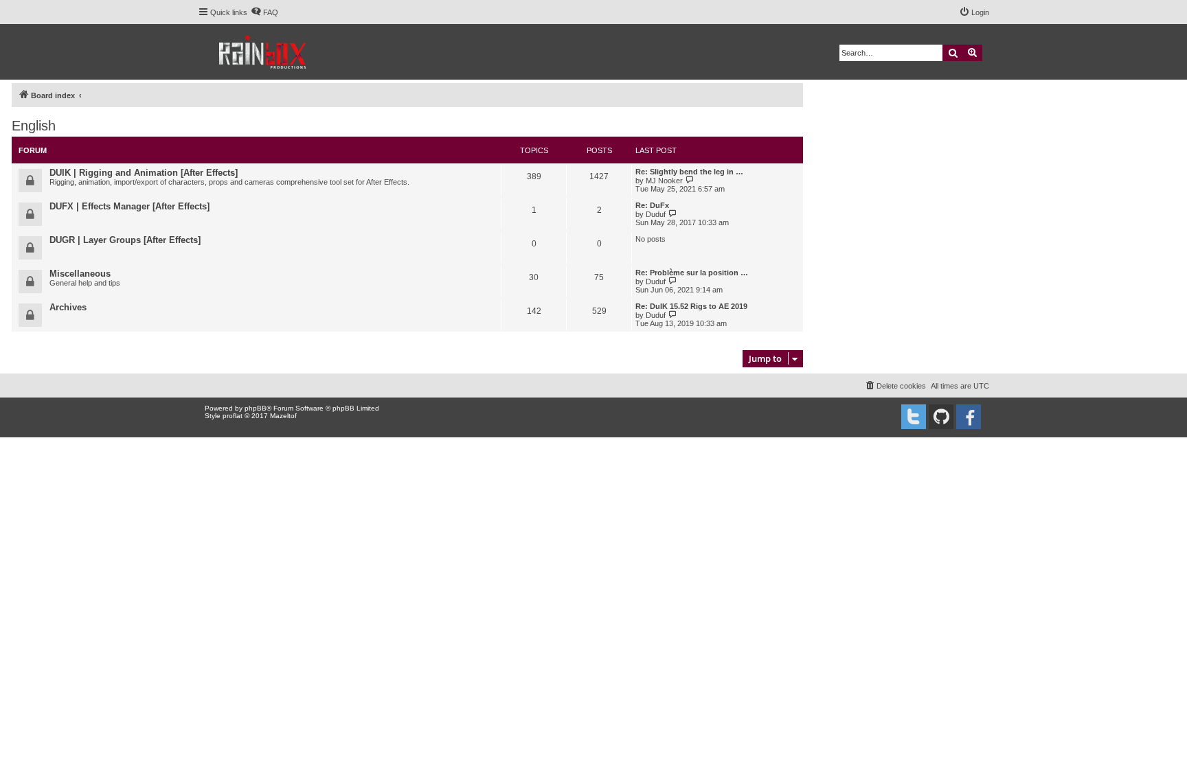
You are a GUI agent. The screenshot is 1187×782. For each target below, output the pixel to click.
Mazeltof (283, 415)
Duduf (656, 214)
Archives (68, 307)
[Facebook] (968, 416)
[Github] (941, 416)
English (34, 125)
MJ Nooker (664, 180)
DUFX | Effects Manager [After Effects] (129, 206)
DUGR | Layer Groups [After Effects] (125, 240)
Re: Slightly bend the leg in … (689, 172)
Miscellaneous (80, 273)
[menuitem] (264, 12)
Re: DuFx (652, 205)
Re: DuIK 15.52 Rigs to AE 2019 (691, 306)
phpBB (256, 408)
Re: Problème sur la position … (691, 272)
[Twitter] (913, 416)
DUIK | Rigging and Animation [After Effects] (143, 173)
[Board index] (263, 51)
